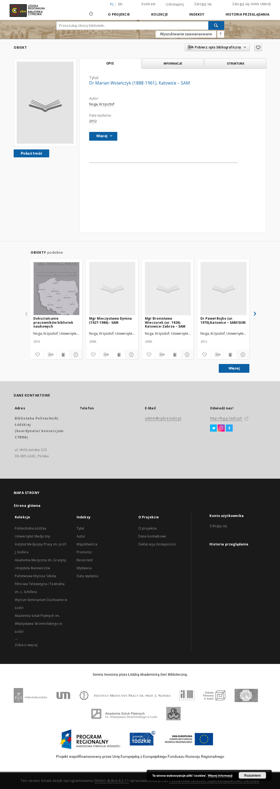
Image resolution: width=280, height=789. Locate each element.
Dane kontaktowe (152, 536)
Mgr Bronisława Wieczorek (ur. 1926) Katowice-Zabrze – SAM (165, 322)
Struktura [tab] (235, 63)
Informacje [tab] (173, 63)
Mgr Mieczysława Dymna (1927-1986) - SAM (110, 320)
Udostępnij (175, 4)
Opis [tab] (110, 63)
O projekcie (147, 528)
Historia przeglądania (247, 14)
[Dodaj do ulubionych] (258, 47)
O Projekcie (119, 14)
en (120, 4)
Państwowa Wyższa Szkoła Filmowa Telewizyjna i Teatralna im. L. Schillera (40, 584)
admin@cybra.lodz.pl (163, 418)
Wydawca (84, 568)
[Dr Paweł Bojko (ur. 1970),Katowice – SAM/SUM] (223, 289)
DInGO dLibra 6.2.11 (112, 780)
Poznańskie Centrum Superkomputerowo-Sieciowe (214, 780)
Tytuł (80, 528)
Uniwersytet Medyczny (32, 536)
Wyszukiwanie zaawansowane (186, 34)
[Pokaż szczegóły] (75, 354)
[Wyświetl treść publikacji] (63, 354)
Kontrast (148, 4)
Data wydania (87, 576)
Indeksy (196, 14)
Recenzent (85, 560)
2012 (93, 121)
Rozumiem (252, 775)
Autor (81, 536)
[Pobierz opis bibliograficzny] (49, 354)
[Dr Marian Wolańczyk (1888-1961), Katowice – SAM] (45, 103)
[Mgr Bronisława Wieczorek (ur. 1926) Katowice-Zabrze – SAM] (168, 289)
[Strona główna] (91, 11)
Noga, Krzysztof (101, 104)
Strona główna (27, 505)
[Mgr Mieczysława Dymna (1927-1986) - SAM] (112, 289)
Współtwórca (87, 544)
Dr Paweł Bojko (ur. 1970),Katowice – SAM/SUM (223, 320)
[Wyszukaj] (216, 25)
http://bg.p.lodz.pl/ (226, 418)
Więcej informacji (220, 775)
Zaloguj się (203, 4)
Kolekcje (159, 14)
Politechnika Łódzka (30, 528)
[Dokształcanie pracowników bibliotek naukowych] (56, 289)
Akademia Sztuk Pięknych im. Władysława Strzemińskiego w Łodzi (38, 623)
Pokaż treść (31, 153)
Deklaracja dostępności (157, 544)
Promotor (84, 552)
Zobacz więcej (26, 645)
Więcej (234, 368)
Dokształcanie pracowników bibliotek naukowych (53, 322)
